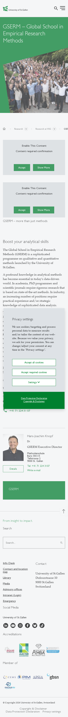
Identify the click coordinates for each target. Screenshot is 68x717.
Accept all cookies (34, 362)
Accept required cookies (34, 372)
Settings (33, 382)
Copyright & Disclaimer (34, 401)
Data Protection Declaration (34, 398)
